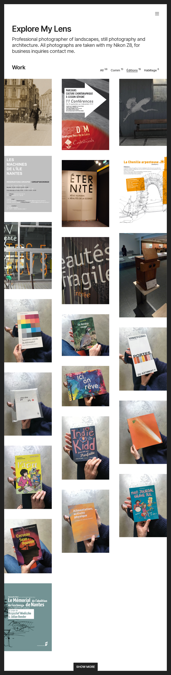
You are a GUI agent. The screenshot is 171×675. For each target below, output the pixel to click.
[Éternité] (85, 193)
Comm (115, 70)
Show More (85, 666)
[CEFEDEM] (85, 114)
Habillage (150, 70)
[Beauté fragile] (85, 270)
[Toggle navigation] (157, 14)
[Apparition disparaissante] (143, 432)
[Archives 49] (28, 112)
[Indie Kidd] (85, 448)
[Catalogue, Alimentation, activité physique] (85, 521)
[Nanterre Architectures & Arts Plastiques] (85, 594)
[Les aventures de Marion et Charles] (28, 477)
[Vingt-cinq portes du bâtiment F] (143, 359)
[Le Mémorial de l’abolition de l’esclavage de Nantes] (28, 617)
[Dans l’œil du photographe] (143, 275)
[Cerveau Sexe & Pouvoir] (28, 546)
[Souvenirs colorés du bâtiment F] (28, 330)
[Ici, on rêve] (85, 386)
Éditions (132, 70)
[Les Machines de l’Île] (143, 112)
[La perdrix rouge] (85, 335)
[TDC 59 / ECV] (28, 255)
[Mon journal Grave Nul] (143, 505)
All (102, 70)
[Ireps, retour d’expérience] (143, 632)
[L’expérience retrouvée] (143, 572)
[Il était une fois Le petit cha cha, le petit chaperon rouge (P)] (28, 404)
